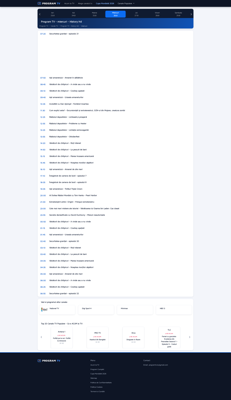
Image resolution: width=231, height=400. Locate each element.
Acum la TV (69, 3)
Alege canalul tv (85, 3)
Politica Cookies (96, 387)
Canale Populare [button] (125, 3)
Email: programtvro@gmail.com (155, 365)
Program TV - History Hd (70, 26)
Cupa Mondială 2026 (105, 3)
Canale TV (54, 26)
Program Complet (97, 369)
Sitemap (93, 378)
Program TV (43, 26)
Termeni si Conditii (97, 391)
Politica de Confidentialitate (101, 382)
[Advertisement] (110, 56)
